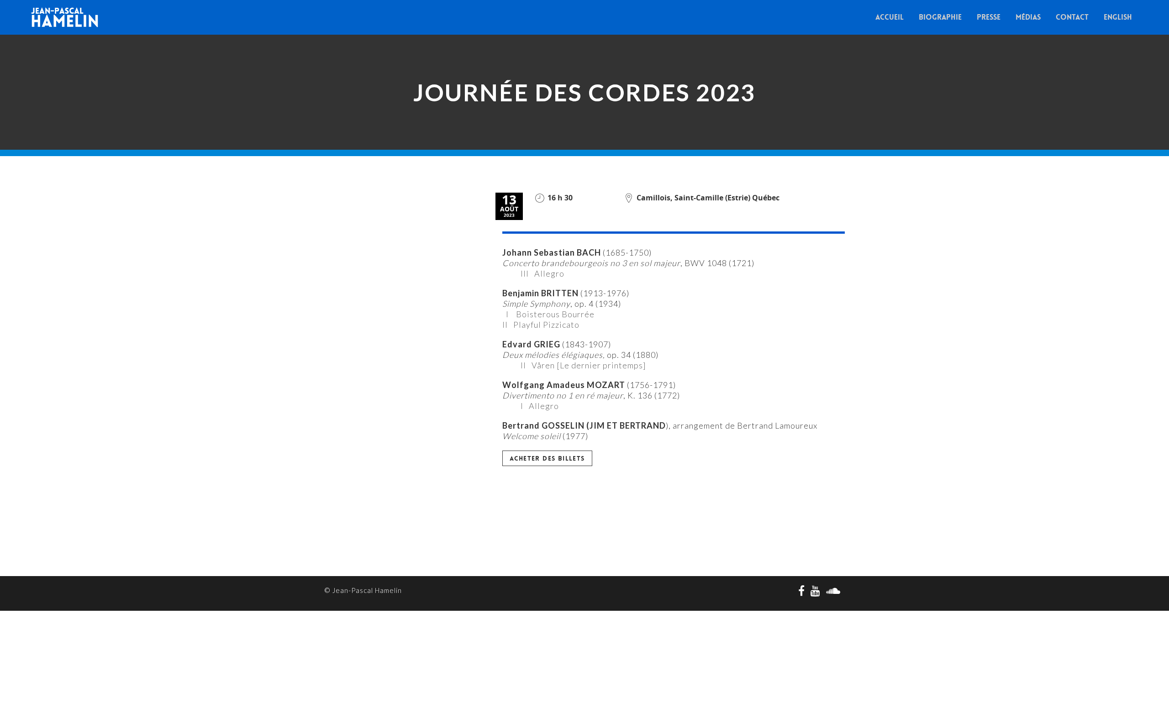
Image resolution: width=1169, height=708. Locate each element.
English (1118, 17)
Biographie (940, 17)
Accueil (889, 17)
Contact (1072, 17)
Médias (1028, 17)
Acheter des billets (547, 458)
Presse (988, 17)
